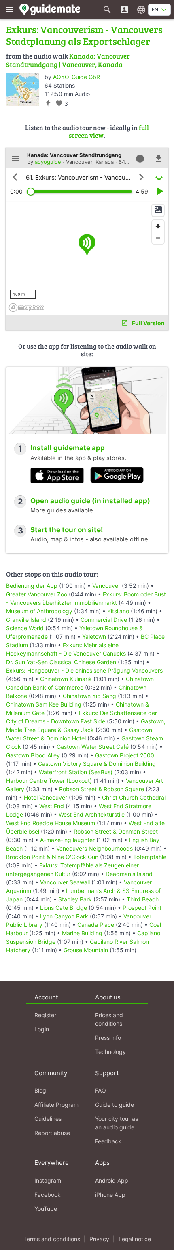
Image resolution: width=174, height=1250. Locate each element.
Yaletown (94, 636)
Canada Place (95, 924)
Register (45, 1015)
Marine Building (82, 933)
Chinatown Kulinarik (66, 678)
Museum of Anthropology (39, 611)
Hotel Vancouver (45, 797)
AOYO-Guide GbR (76, 76)
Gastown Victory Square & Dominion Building (97, 763)
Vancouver (106, 585)
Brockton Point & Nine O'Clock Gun (52, 856)
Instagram (47, 1180)
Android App (111, 1180)
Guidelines (48, 1118)
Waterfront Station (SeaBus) (75, 772)
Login (41, 1029)
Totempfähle (149, 856)
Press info (108, 1037)
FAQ (100, 1090)
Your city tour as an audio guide (116, 1123)
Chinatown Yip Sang (89, 695)
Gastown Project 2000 (124, 755)
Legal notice (135, 1238)
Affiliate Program (56, 1104)
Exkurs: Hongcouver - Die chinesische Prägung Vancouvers (84, 670)
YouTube (45, 1208)
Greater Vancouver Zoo (36, 594)
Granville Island (26, 619)
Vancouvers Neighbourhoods (94, 848)
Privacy (99, 1238)
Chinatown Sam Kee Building (43, 704)
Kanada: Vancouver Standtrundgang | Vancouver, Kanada (68, 60)
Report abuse (52, 1132)
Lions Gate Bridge (63, 907)
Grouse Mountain (86, 950)
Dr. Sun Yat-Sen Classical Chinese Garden (61, 661)
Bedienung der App (31, 585)
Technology (110, 1051)
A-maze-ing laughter (67, 839)
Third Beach (143, 899)
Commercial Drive (104, 619)
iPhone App (110, 1194)
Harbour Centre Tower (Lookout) (49, 780)
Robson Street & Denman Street (116, 831)
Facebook (47, 1194)
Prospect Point (142, 907)
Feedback (108, 1141)
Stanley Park (75, 899)
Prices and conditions (109, 1019)
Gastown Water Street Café (93, 746)
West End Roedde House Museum (50, 822)
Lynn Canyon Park (64, 916)
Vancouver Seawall (65, 882)
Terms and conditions (51, 1238)
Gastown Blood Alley (33, 755)
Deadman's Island (129, 873)
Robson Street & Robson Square (101, 789)
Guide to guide (114, 1104)
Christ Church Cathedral (134, 797)
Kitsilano (118, 611)
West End (51, 806)
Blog (40, 1090)
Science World (25, 628)
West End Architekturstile (92, 814)
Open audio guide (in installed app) (90, 501)
